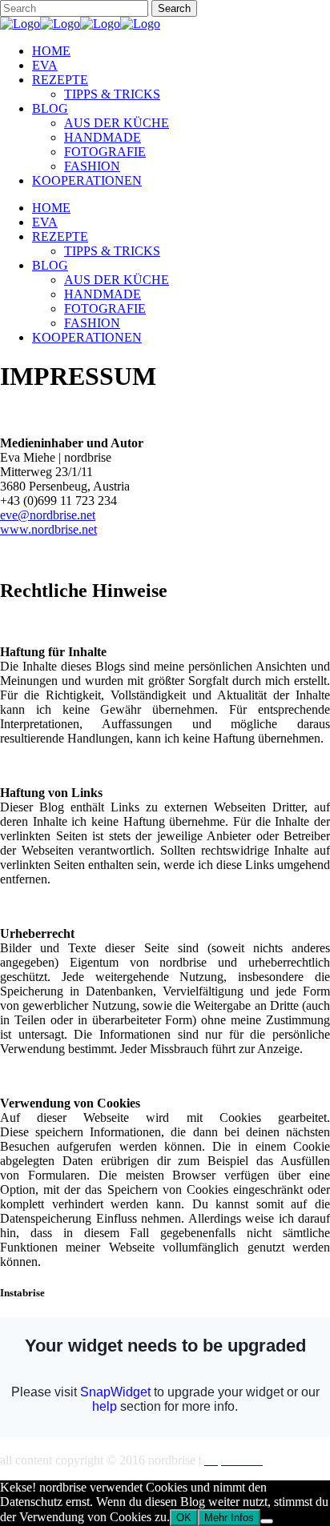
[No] (266, 1521)
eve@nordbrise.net (47, 515)
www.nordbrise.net (48, 529)
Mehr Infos (229, 1518)
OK (183, 1518)
